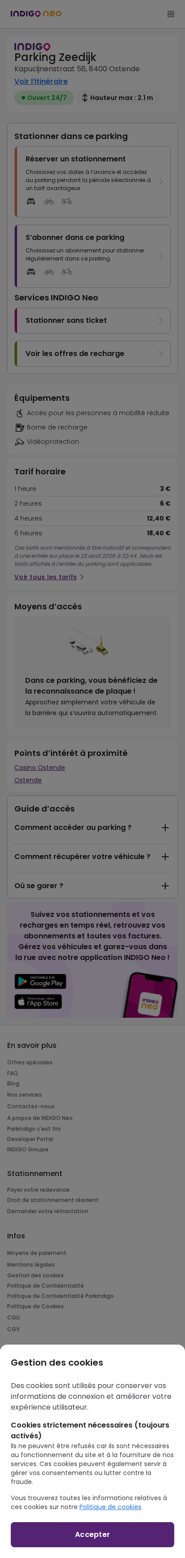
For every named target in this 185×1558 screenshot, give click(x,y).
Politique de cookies (110, 1506)
